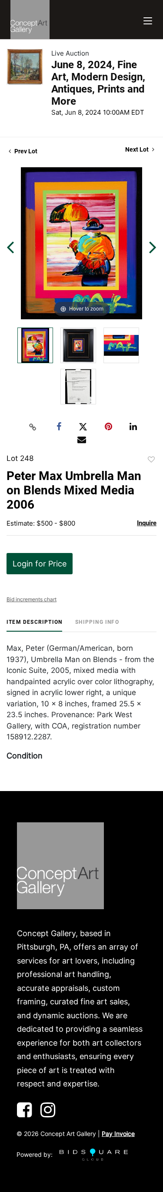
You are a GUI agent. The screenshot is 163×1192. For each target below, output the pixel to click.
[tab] (34, 625)
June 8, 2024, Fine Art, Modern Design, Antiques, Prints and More (98, 83)
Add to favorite (151, 459)
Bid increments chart (32, 599)
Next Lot (137, 149)
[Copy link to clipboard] (32, 427)
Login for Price (40, 563)
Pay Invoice (118, 1133)
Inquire (146, 523)
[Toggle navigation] (148, 19)
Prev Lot (25, 151)
